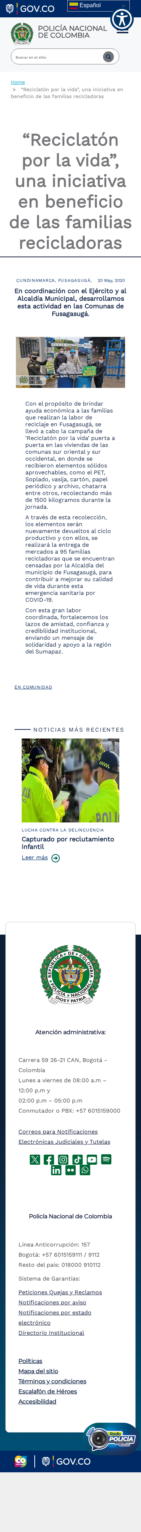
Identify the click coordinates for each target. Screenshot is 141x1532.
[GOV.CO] (29, 8)
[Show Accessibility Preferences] (122, 19)
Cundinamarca (35, 280)
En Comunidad (33, 687)
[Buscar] (103, 56)
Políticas (30, 1361)
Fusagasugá (74, 280)
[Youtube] (91, 1158)
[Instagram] (63, 1158)
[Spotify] (106, 1158)
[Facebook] (49, 1158)
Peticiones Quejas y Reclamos (60, 1292)
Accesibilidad (37, 1401)
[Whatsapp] (85, 1169)
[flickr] (70, 1169)
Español (89, 5)
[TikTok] (77, 1158)
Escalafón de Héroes (47, 1391)
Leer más (35, 857)
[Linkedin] (56, 1169)
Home (18, 82)
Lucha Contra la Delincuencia (63, 830)
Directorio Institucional (51, 1332)
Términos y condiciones (52, 1381)
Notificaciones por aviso (52, 1302)
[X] (35, 1158)
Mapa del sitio (38, 1371)
